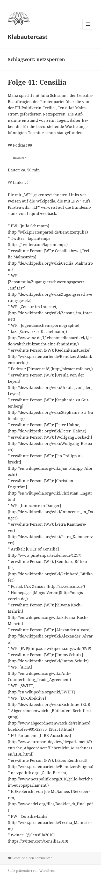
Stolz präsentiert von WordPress (31, 870)
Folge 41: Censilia (37, 82)
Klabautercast (28, 36)
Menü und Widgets (88, 29)
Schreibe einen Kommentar (32, 858)
